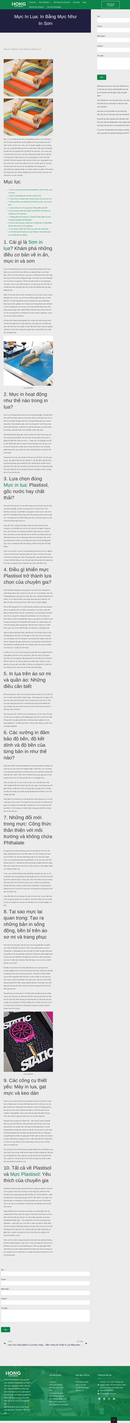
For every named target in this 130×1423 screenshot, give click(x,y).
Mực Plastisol (44, 2)
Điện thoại (5, 1289)
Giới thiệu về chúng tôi (62, 2)
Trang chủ (32, 2)
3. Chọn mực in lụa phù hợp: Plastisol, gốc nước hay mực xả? (30, 199)
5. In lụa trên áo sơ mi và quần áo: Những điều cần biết (28, 208)
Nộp (5, 1329)
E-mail (4, 1279)
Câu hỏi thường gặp (54, 7)
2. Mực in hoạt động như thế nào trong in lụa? (25, 196)
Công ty (4, 1298)
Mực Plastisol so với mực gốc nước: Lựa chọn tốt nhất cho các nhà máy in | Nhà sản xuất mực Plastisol (113, 103)
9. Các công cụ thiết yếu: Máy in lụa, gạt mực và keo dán (29, 229)
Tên (3, 1270)
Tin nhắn (4, 1308)
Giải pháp (76, 2)
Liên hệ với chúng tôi (36, 7)
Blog (84, 2)
